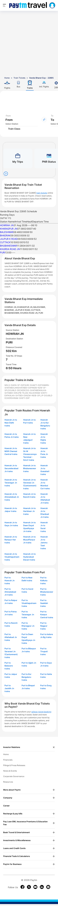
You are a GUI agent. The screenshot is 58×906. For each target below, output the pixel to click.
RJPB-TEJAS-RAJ (24, 393)
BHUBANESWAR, (12, 313)
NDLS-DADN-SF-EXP (14, 385)
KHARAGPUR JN (8, 228)
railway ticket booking (41, 711)
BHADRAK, (10, 310)
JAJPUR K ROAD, (23, 310)
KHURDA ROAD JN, (29, 313)
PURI (2, 252)
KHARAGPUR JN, (25, 307)
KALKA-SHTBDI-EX (17, 395)
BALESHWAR (6, 232)
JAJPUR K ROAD (9, 238)
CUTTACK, (36, 310)
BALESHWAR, (39, 307)
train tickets (41, 193)
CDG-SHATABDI (32, 390)
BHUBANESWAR (8, 245)
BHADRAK (5, 235)
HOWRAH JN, (11, 307)
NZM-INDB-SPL (33, 395)
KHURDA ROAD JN (10, 249)
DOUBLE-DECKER (16, 390)
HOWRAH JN (7, 225)
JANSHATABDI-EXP (23, 388)
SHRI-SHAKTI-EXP (33, 385)
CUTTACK (5, 242)
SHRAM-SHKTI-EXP (20, 398)
